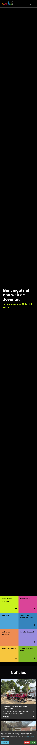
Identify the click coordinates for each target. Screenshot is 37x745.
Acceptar (32, 742)
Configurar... (5, 742)
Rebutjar (26, 742)
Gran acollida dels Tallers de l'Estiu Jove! (15, 708)
